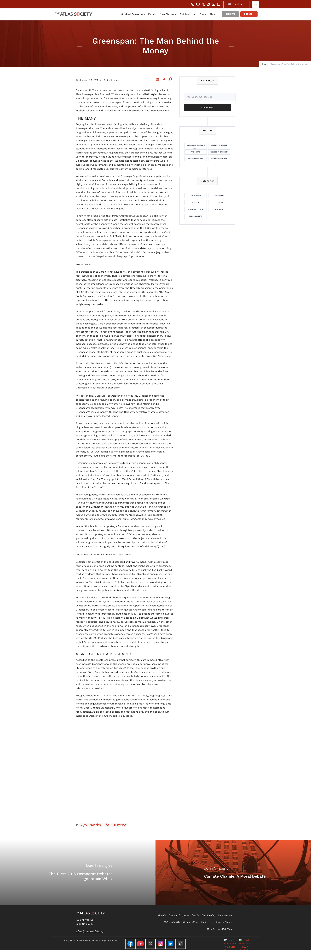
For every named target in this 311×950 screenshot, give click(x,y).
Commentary (195, 196)
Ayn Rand (219, 209)
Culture (219, 202)
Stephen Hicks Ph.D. (219, 159)
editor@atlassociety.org (90, 931)
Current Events (195, 209)
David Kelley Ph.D (195, 159)
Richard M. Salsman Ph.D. (196, 146)
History (119, 825)
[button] (236, 4)
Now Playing (167, 14)
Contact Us (207, 922)
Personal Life (195, 216)
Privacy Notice (224, 922)
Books (186, 922)
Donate (248, 14)
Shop (203, 14)
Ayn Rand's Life (94, 825)
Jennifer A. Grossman (219, 152)
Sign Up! (230, 14)
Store (195, 922)
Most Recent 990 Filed (219, 929)
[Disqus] (124, 775)
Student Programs (132, 14)
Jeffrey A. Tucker (219, 145)
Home (265, 64)
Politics (195, 202)
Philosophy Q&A (172, 922)
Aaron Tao (195, 152)
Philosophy (219, 196)
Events (152, 14)
